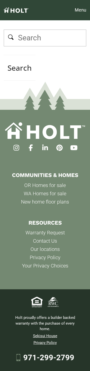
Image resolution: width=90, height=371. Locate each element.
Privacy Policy (45, 257)
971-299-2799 (48, 357)
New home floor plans (45, 202)
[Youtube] (74, 148)
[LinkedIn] (45, 148)
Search (11, 38)
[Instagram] (16, 148)
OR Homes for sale (45, 185)
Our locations (45, 249)
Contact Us (45, 241)
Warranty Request (45, 233)
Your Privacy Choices (45, 266)
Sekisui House (45, 336)
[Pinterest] (59, 148)
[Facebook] (30, 148)
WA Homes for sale (45, 194)
